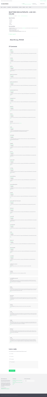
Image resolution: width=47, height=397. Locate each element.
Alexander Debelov (12, 247)
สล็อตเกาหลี (11, 240)
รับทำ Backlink (12, 135)
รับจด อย (11, 304)
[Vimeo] (43, 0)
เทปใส (11, 311)
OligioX (11, 320)
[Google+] (42, 0)
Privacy (30, 7)
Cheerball (11, 192)
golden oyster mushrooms (13, 74)
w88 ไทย (11, 66)
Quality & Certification (15, 7)
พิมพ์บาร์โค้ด (12, 295)
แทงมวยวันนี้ (12, 216)
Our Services (9, 7)
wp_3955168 (20, 40)
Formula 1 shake (12, 159)
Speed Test (11, 106)
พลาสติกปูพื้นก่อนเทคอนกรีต (14, 278)
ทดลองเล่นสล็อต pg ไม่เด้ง (13, 184)
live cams (11, 151)
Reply (10, 63)
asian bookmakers (12, 224)
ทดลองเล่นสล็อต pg (12, 176)
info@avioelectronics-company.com (5, 388)
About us (5, 7)
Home (1, 7)
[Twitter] (41, 0)
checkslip (11, 271)
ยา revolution (12, 255)
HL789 (11, 337)
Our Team (20, 7)
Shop (26, 7)
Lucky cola (11, 121)
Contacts (24, 7)
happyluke (11, 143)
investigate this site (12, 98)
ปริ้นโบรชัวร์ (11, 208)
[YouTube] (44, 0)
